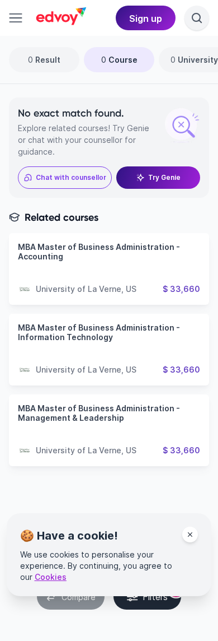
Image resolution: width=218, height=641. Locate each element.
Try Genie (164, 177)
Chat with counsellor (71, 177)
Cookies (51, 577)
